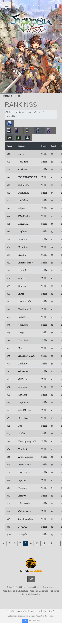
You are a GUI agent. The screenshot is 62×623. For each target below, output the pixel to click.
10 (37, 543)
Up (31, 578)
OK (25, 621)
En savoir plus (34, 620)
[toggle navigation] (6, 5)
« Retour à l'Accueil (11, 95)
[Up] (31, 582)
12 (50, 543)
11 (43, 543)
